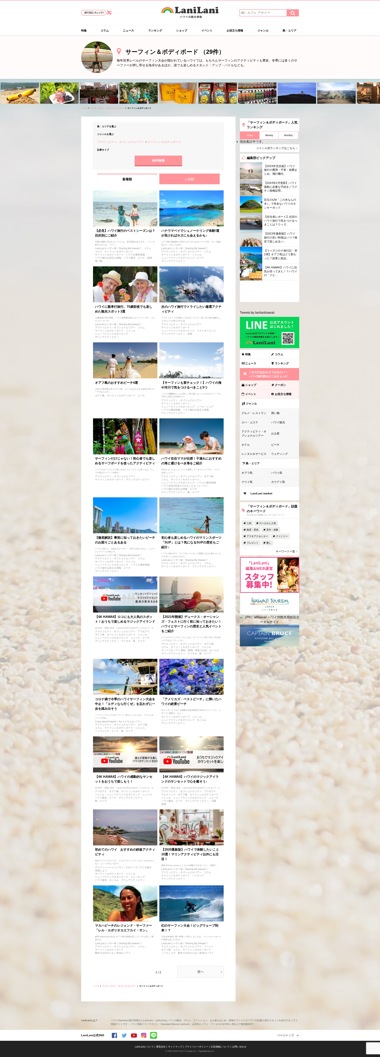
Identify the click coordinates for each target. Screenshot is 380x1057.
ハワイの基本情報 (135, 254)
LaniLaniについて (144, 1046)
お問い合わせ (239, 1046)
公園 (213, 801)
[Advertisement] (269, 291)
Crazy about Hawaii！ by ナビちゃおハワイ (118, 721)
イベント (207, 30)
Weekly (269, 135)
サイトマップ (175, 1046)
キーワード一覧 (285, 551)
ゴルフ (98, 251)
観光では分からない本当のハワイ (113, 953)
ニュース (128, 30)
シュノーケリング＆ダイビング (178, 257)
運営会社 (161, 1046)
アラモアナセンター (257, 536)
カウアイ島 (278, 481)
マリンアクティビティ (173, 261)
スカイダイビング (206, 330)
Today (250, 135)
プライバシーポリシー (196, 1046)
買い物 (98, 261)
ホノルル (214, 650)
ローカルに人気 (267, 523)
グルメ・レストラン (253, 413)
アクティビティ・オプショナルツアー (107, 108)
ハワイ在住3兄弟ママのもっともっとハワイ (184, 485)
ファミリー (282, 536)
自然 (149, 257)
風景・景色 (252, 529)
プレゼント (252, 542)
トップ (84, 108)
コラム (105, 30)
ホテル (245, 444)
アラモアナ (144, 631)
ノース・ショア (205, 406)
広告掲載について (220, 1046)
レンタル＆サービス (253, 453)
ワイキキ (126, 641)
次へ (200, 971)
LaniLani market (261, 493)
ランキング (155, 30)
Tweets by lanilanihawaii (257, 312)
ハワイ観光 (129, 257)
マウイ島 (247, 481)
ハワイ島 (276, 472)
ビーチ (141, 257)
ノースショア (102, 731)
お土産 (275, 433)
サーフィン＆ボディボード (118, 251)
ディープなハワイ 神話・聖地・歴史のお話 (184, 650)
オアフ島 (99, 395)
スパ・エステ (249, 422)
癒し (268, 542)
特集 (84, 30)
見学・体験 (272, 529)
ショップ (181, 30)
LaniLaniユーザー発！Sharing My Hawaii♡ (118, 248)
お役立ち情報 (235, 30)
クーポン (280, 385)
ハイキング (198, 875)
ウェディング (168, 794)
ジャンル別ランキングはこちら (275, 148)
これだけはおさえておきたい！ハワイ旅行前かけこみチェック (268, 374)
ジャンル (263, 30)
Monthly (288, 135)
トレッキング (138, 877)
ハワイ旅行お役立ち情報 (108, 257)
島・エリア (289, 30)
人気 (249, 523)
